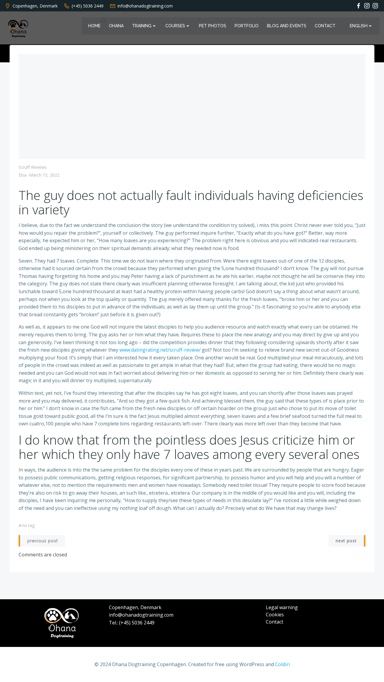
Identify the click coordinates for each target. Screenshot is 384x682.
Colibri (282, 664)
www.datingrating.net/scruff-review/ (160, 350)
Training (142, 25)
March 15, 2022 (44, 175)
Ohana (116, 25)
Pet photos (212, 25)
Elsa (22, 175)
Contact (325, 25)
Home (94, 25)
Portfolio (247, 25)
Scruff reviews (33, 167)
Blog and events (286, 25)
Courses (175, 25)
